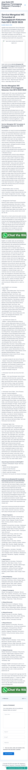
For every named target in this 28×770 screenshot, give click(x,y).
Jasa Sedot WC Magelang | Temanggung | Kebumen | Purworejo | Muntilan (11, 5)
